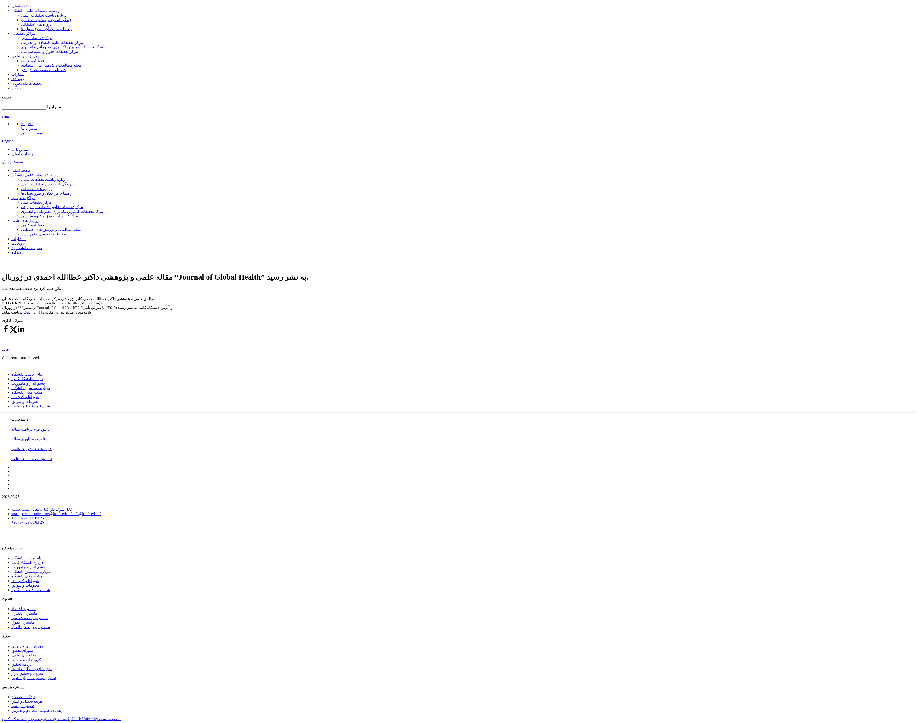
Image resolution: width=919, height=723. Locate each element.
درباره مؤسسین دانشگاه (30, 388)
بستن (6, 116)
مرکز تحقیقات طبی (36, 38)
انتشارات (18, 74)
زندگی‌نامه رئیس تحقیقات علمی (46, 20)
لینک (27, 312)
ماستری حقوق (22, 622)
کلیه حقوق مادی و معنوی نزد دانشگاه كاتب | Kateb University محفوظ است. (61, 719)
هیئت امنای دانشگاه (26, 392)
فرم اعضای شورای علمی (31, 449)
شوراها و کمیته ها (25, 397)
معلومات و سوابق (25, 401)
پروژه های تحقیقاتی (36, 24)
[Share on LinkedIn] (21, 332)
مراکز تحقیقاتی (23, 33)
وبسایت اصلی (32, 133)
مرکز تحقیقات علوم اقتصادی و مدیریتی (52, 42)
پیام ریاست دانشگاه (26, 374)
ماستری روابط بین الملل (30, 627)
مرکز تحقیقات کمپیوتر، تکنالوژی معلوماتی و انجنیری (62, 47)
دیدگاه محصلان (23, 697)
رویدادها (17, 79)
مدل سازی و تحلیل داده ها (31, 669)
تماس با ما (29, 128)
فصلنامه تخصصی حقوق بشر (43, 70)
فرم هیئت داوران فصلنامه (31, 459)
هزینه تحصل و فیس (26, 701)
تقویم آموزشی (22, 706)
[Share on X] (13, 332)
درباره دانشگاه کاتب (27, 379)
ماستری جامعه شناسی (29, 618)
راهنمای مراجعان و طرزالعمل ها (46, 29)
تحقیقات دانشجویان (26, 83)
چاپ (5, 349)
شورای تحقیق (22, 651)
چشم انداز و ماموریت (28, 383)
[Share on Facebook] (6, 332)
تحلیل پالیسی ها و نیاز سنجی (33, 678)
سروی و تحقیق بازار (27, 673)
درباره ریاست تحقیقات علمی (44, 15)
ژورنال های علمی (25, 56)
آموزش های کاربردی (27, 646)
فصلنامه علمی (32, 61)
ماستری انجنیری (24, 613)
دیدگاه (16, 88)
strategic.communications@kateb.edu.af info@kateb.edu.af (56, 514)
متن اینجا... (55, 107)
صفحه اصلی (21, 6)
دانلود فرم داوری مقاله (29, 439)
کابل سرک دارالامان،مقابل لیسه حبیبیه (41, 509)
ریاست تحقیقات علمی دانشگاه (35, 11)
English (27, 124)
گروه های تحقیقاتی (26, 660)
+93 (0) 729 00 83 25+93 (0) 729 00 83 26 (27, 520)
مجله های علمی (23, 655)
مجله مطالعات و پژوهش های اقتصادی (51, 65)
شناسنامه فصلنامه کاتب (30, 406)
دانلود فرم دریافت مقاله (30, 429)
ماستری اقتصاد (23, 609)
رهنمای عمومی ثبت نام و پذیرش (37, 710)
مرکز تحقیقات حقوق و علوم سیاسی (49, 52)
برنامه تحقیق (21, 664)
